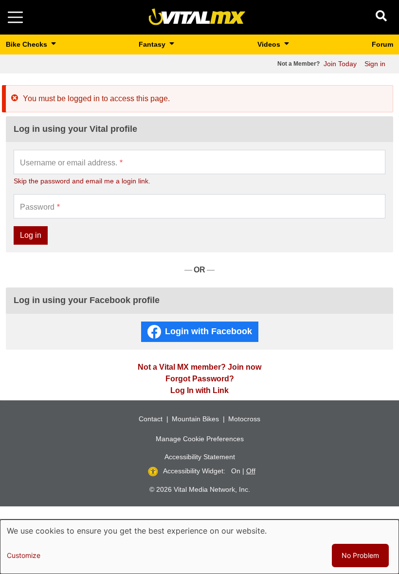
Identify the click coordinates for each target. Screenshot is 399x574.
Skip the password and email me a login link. (82, 181)
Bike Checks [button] (27, 44)
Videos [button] (269, 44)
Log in (30, 235)
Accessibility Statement (199, 457)
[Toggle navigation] (15, 17)
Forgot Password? (199, 379)
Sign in (374, 64)
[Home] (197, 17)
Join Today (340, 64)
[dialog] (199, 547)
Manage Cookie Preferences (200, 439)
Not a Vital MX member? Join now (199, 367)
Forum (382, 44)
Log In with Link (199, 390)
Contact (151, 419)
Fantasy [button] (153, 44)
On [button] (235, 471)
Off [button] (250, 471)
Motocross (244, 419)
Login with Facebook (208, 331)
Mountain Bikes (195, 419)
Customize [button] (23, 555)
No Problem (360, 555)
